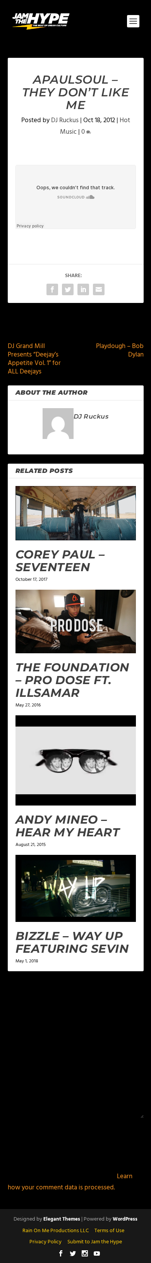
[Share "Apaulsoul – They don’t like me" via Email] (98, 289)
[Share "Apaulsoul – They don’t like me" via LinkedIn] (83, 289)
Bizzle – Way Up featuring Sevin (72, 942)
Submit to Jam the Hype (94, 1242)
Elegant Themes (61, 1219)
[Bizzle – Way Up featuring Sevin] (75, 888)
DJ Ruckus (65, 120)
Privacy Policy (45, 1242)
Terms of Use (109, 1230)
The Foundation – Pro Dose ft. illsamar (72, 680)
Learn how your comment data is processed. (70, 1182)
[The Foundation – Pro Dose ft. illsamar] (75, 621)
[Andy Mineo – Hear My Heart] (75, 760)
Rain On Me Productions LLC (55, 1230)
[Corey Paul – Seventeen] (75, 513)
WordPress (125, 1219)
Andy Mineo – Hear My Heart (67, 825)
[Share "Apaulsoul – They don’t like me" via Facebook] (52, 289)
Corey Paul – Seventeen (60, 560)
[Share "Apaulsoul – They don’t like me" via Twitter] (68, 289)
